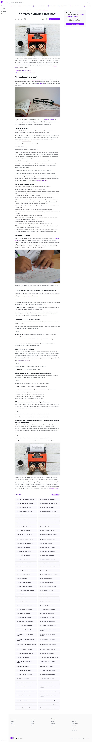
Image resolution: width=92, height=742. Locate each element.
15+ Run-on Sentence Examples (24, 694)
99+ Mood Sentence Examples (23, 522)
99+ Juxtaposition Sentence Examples (25, 590)
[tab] (14, 6)
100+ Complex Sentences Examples (47, 674)
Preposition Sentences (24, 360)
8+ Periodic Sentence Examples (47, 678)
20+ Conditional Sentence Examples (25, 682)
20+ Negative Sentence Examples (24, 700)
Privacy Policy (75, 723)
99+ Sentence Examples (22, 578)
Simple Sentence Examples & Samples (25, 72)
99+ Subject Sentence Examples (24, 518)
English (12, 721)
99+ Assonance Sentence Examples (48, 551)
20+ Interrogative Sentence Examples (48, 700)
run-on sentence (36, 79)
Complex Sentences (32, 296)
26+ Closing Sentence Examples (47, 653)
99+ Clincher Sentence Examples (24, 551)
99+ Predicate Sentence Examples (47, 559)
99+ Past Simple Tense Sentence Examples (26, 644)
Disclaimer (74, 727)
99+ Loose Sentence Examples (23, 574)
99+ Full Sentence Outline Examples (48, 586)
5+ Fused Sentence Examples (46, 666)
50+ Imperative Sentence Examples (47, 704)
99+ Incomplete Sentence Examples (25, 563)
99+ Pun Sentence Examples (46, 578)
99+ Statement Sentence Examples (47, 539)
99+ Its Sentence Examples (23, 594)
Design (52, 721)
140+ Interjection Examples (46, 543)
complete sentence (26, 141)
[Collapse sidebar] (7, 2)
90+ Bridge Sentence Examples (24, 666)
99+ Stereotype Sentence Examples (47, 518)
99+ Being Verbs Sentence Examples (25, 609)
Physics (32, 721)
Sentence (32, 10)
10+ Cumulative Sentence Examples (47, 670)
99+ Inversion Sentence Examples (47, 547)
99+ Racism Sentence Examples (24, 507)
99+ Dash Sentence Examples (46, 594)
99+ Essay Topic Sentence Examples (25, 586)
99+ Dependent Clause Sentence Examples (24, 535)
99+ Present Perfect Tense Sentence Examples (48, 630)
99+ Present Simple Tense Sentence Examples (48, 645)
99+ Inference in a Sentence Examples (48, 534)
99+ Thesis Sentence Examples (47, 617)
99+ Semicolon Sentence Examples (24, 625)
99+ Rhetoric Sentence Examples (47, 507)
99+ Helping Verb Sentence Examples (25, 539)
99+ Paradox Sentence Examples (24, 582)
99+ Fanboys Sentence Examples (47, 530)
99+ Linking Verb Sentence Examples (48, 563)
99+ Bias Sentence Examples (23, 559)
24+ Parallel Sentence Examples (24, 685)
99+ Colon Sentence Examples (23, 526)
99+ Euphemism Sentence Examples (48, 522)
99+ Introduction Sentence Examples (48, 605)
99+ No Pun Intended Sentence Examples (26, 515)
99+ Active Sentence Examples (23, 555)
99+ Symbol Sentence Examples (24, 570)
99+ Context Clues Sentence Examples (25, 499)
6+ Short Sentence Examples (46, 682)
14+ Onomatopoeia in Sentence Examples (49, 657)
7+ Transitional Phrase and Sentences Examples (48, 686)
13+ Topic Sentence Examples (23, 678)
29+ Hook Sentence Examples (23, 657)
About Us (74, 721)
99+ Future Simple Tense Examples (47, 639)
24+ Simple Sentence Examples (24, 707)
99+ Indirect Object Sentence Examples (48, 503)
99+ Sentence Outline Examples (47, 570)
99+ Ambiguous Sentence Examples (48, 598)
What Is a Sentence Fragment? (23, 70)
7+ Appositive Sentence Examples (47, 661)
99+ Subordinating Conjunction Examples (49, 574)
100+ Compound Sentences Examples (25, 691)
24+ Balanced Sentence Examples (24, 674)
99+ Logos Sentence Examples (46, 582)
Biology (32, 723)
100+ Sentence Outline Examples (24, 670)
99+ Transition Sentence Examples (47, 621)
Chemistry (13, 725)
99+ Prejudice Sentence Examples (24, 511)
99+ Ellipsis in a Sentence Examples (48, 515)
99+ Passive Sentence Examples (24, 605)
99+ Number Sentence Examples (47, 613)
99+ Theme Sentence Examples (24, 601)
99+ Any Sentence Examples (46, 526)
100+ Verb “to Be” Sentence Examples (25, 621)
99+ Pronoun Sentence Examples (24, 617)
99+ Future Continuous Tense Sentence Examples (25, 635)
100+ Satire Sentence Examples (47, 601)
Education (53, 725)
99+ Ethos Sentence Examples (23, 566)
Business (53, 723)
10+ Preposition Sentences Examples (48, 707)
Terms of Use (75, 725)
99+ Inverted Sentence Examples (47, 555)
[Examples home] (16, 738)
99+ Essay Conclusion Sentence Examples (49, 566)
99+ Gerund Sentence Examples (24, 547)
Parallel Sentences (53, 488)
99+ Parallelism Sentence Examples (25, 543)
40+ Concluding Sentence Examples (25, 653)
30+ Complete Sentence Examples (47, 649)
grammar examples (49, 119)
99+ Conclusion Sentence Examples (48, 625)
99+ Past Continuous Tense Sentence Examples (48, 635)
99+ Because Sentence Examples (24, 530)
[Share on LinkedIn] (25, 19)
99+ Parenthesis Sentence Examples (48, 511)
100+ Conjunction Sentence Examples (25, 598)
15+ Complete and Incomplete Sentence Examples (48, 695)
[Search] (87, 2)
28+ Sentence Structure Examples (24, 649)
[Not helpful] (46, 19)
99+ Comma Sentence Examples (24, 613)
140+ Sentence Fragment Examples (24, 629)
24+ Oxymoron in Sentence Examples (48, 691)
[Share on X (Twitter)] (19, 19)
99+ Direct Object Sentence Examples (25, 503)
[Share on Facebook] (22, 19)
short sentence (40, 83)
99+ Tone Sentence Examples (46, 590)
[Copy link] (16, 19)
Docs (32, 725)
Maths (12, 723)
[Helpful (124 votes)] (43, 19)
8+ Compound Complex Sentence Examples (24, 662)
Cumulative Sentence (42, 180)
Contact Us (74, 730)
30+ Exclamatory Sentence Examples (25, 704)
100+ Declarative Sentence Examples (48, 609)
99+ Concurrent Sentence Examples (48, 499)
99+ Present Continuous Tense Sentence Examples (26, 640)
